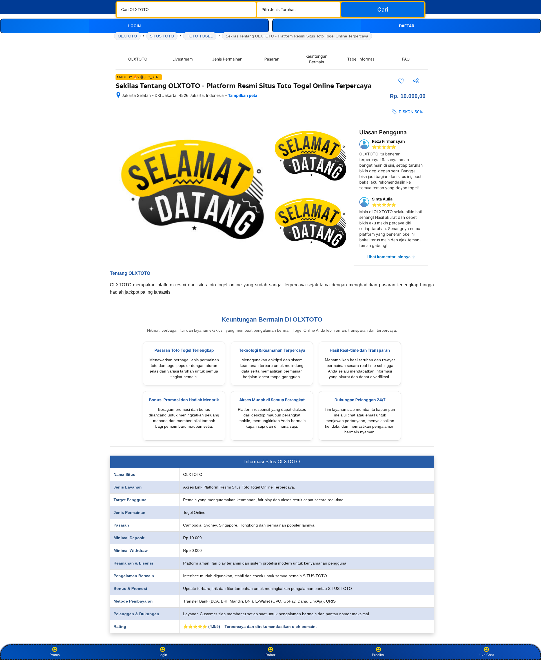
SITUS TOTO (162, 36)
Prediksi (378, 655)
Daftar (270, 655)
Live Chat (486, 655)
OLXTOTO (127, 36)
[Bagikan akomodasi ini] (416, 81)
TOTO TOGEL (200, 36)
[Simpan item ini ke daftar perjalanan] (401, 81)
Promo (55, 655)
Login (162, 655)
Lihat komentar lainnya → (391, 256)
